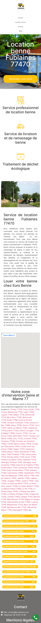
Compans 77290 (8, 441)
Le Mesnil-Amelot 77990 (11, 489)
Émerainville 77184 (27, 452)
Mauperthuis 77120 (15, 505)
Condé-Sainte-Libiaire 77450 (19, 444)
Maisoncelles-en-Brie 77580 (18, 502)
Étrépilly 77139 (18, 454)
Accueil (20, 18)
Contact (20, 26)
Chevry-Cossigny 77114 (29, 430)
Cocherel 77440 (30, 438)
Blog (20, 31)
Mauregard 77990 (20, 510)
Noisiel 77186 (12, 420)
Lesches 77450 (13, 497)
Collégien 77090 (8, 433)
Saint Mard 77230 (20, 436)
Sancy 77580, (17, 425)
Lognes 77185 (7, 415)
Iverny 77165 (29, 475)
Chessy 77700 (16, 409)
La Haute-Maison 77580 (29, 486)
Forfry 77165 (30, 457)
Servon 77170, (29, 425)
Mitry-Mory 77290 (14, 417)
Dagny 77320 (19, 449)
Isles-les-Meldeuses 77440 (12, 475)
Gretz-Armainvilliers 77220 (18, 470)
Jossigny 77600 (13, 481)
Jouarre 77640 (27, 481)
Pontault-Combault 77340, (18, 423)
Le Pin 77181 (27, 489)
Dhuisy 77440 (12, 452)
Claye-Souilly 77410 (31, 409)
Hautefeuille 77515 (31, 473)
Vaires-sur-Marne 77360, (17, 428)
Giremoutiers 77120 (9, 467)
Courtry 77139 (22, 433)
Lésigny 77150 (26, 497)
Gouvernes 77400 (25, 467)
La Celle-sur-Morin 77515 (17, 483)
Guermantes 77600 (15, 473)
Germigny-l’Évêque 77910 (11, 462)
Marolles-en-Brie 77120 (16, 507)
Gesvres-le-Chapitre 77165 (27, 465)
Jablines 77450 (23, 478)
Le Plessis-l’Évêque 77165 (17, 494)
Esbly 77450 (6, 454)
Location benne (20, 22)
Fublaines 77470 (29, 460)
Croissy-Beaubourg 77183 (12, 412)
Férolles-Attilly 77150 (15, 457)
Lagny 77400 (29, 412)
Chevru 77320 (12, 430)
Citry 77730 (18, 438)
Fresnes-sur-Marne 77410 (11, 460)
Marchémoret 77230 (15, 499)
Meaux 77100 (18, 415)
